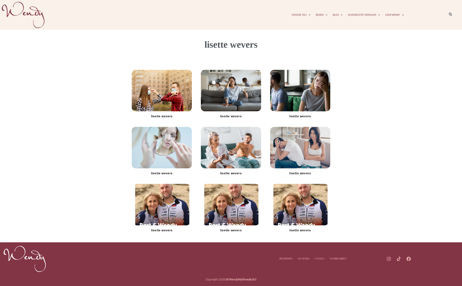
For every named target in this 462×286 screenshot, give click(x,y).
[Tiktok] (398, 258)
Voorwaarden (338, 259)
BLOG (336, 15)
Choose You (299, 15)
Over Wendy (392, 15)
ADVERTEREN (286, 259)
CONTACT (320, 259)
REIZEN (320, 15)
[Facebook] (408, 258)
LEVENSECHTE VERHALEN (362, 15)
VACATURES (304, 259)
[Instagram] (388, 258)
